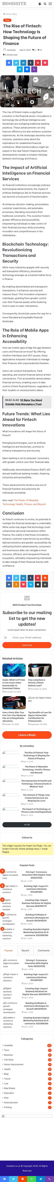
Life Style (8, 1059)
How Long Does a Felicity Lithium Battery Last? (36, 682)
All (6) (27, 824)
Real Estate (9, 1088)
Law (6, 1083)
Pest (6, 1098)
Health (7, 1069)
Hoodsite (8, 1045)
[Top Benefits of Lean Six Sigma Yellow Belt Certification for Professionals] (40, 702)
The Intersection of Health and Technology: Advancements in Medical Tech (36, 783)
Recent (25, 950)
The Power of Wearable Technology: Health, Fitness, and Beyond (36, 769)
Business (8, 1055)
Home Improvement (13, 1064)
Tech (6, 1050)
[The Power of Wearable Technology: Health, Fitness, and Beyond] (10, 770)
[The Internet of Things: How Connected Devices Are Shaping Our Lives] (10, 798)
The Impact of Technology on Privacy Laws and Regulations (36, 810)
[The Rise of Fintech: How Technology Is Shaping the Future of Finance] (10, 756)
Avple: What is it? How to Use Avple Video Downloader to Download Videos (13, 684)
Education (9, 1093)
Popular (8, 950)
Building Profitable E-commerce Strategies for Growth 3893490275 (36, 917)
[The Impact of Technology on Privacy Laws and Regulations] (10, 813)
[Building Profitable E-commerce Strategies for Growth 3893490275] (10, 919)
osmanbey (11, 50)
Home (8, 14)
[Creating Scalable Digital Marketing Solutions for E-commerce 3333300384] (10, 934)
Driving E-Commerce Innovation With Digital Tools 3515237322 (36, 874)
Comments (44, 950)
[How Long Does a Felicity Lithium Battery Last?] (40, 670)
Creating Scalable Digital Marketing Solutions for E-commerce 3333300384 (36, 932)
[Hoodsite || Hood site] (14, 3)
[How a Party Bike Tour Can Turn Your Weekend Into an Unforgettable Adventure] (14, 702)
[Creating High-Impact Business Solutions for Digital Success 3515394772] (10, 904)
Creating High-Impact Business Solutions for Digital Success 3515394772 (36, 902)
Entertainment (11, 1102)
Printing (8, 1107)
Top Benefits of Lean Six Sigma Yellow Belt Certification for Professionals (40, 716)
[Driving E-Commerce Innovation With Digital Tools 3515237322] (10, 876)
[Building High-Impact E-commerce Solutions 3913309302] (10, 890)
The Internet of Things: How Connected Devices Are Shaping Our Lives (36, 797)
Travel (7, 1079)
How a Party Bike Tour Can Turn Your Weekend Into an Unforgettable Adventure (14, 716)
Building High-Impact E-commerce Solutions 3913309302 (36, 888)
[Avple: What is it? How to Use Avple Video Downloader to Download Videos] (14, 670)
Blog (15, 14)
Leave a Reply (27, 734)
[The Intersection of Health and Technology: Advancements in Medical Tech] (10, 784)
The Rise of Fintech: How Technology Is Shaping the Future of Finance (36, 755)
